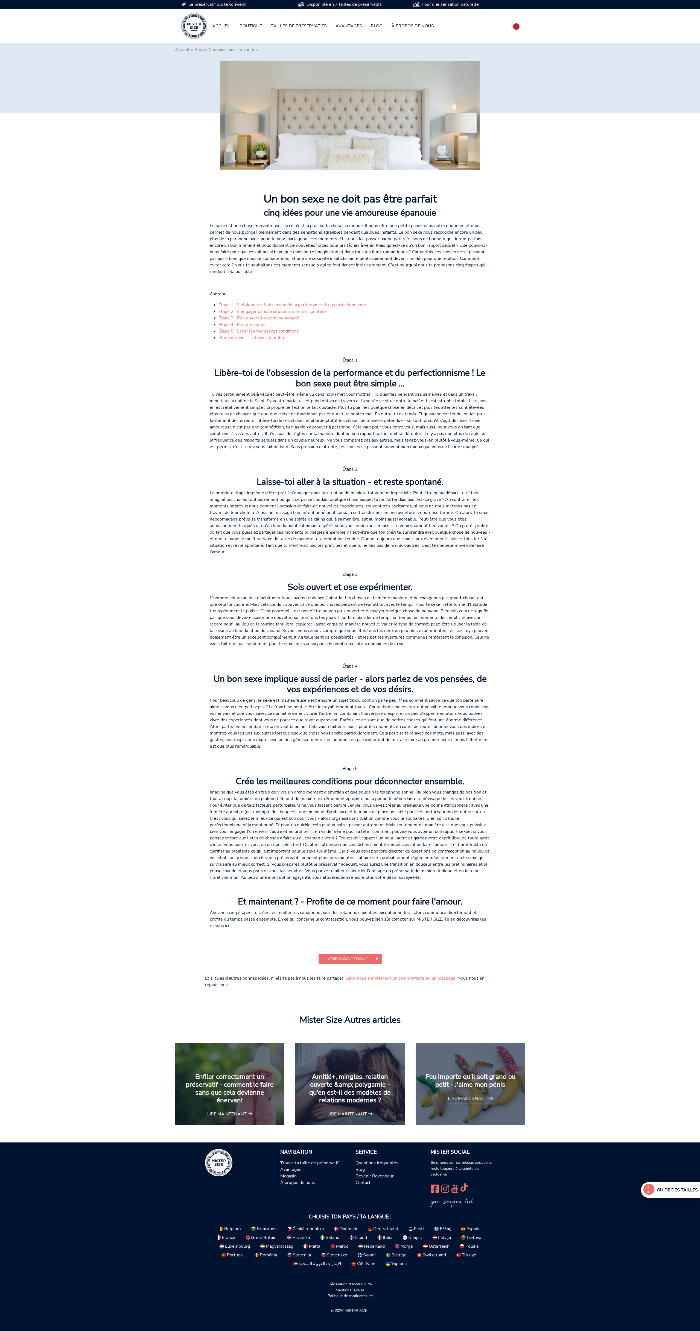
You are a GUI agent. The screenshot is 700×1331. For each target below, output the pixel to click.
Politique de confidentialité (350, 1295)
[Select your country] (516, 25)
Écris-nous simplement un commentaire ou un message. (401, 978)
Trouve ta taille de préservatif (309, 1163)
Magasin (288, 1176)
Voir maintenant (348, 959)
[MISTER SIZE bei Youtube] (454, 1188)
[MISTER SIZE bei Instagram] (445, 1188)
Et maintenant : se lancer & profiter (252, 338)
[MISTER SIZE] (218, 1162)
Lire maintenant (227, 1114)
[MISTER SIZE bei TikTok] (464, 1188)
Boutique (251, 26)
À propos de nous (412, 26)
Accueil (221, 26)
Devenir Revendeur (374, 1176)
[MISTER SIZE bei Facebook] (435, 1188)
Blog (377, 26)
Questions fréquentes (376, 1163)
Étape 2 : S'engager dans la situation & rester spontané (272, 311)
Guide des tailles (677, 1190)
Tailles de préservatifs (299, 26)
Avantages (349, 26)
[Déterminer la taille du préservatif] (649, 1190)
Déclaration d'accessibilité (350, 1284)
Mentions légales (350, 1290)
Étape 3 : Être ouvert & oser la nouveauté (258, 318)
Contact (363, 1183)
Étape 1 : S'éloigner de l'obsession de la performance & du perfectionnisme (292, 305)
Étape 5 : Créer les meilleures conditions (258, 331)
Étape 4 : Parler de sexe (241, 325)
